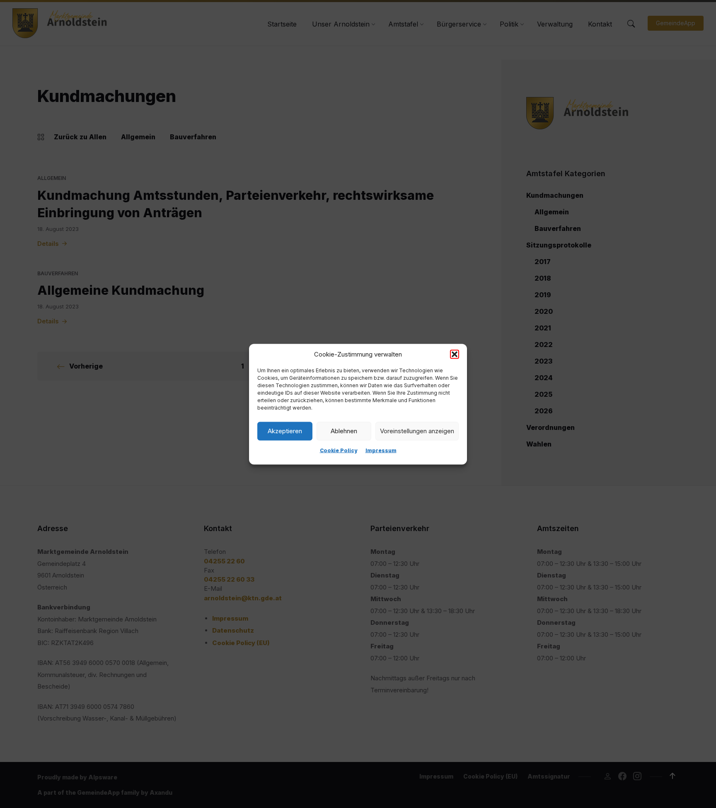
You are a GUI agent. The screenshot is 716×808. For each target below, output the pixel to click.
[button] (454, 354)
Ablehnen (344, 431)
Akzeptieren (285, 431)
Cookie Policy (338, 450)
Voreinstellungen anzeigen (417, 431)
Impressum (381, 450)
